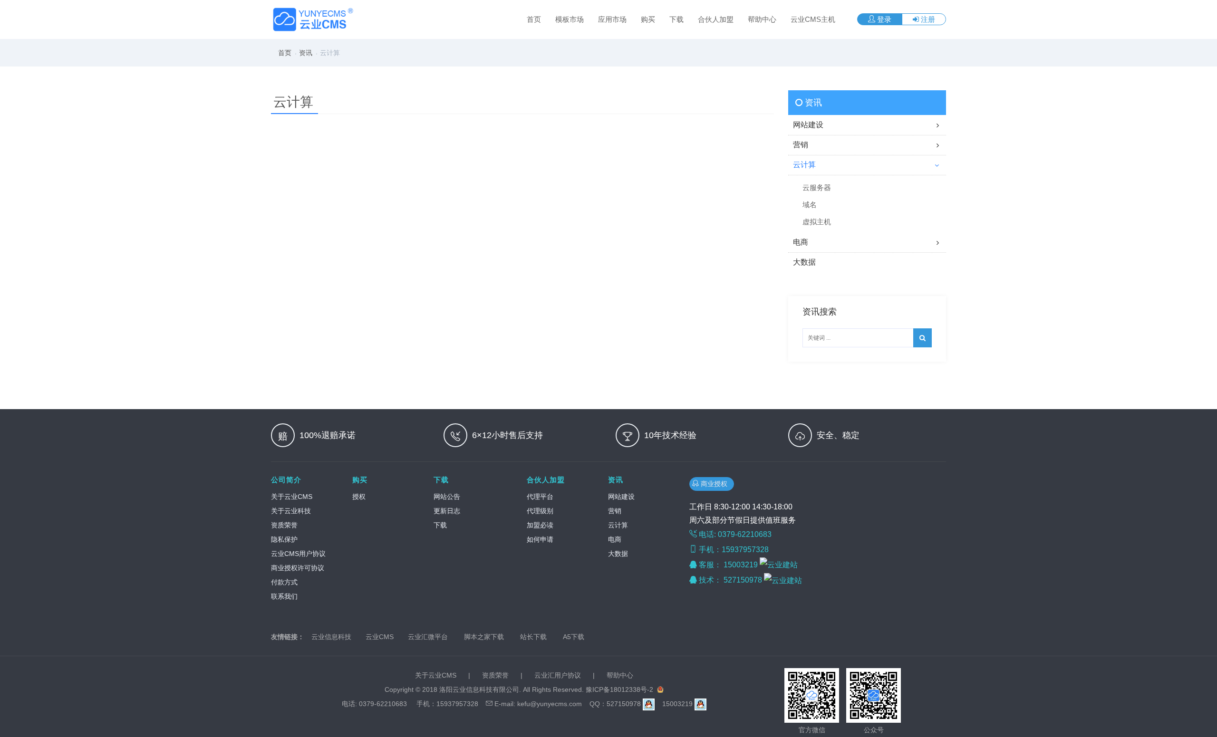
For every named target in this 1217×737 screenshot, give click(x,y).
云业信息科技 (331, 637)
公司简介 (286, 480)
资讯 (305, 53)
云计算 (618, 525)
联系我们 (284, 596)
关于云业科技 (291, 511)
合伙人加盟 (716, 19)
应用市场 (612, 19)
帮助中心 (762, 19)
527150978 (744, 580)
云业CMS (380, 637)
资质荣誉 (284, 525)
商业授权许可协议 (297, 568)
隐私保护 (284, 539)
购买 (648, 19)
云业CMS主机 (813, 19)
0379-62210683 (383, 704)
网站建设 (621, 496)
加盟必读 (540, 525)
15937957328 (457, 704)
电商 (614, 539)
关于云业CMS (291, 496)
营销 (614, 511)
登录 (883, 19)
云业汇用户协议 (557, 675)
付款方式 (284, 582)
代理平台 (540, 496)
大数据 (618, 553)
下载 (676, 19)
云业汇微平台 (428, 637)
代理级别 (540, 511)
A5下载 (573, 637)
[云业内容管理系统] (314, 19)
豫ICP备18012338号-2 (619, 689)
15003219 (742, 565)
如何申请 (540, 539)
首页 (534, 19)
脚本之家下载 (484, 637)
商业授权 (715, 484)
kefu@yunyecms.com (549, 704)
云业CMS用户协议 (298, 553)
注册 (927, 19)
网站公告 (447, 496)
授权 (359, 496)
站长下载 (533, 637)
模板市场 (569, 19)
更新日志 (447, 511)
